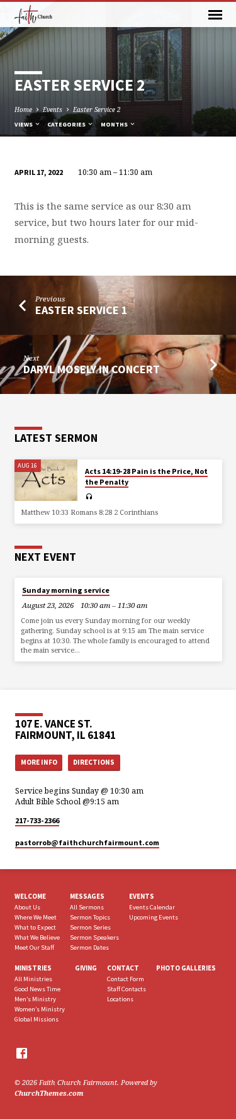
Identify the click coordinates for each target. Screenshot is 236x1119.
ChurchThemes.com (49, 1093)
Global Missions (36, 1019)
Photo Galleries (186, 968)
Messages (87, 896)
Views (24, 124)
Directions (94, 762)
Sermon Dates (89, 947)
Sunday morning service (66, 590)
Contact (123, 968)
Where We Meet (35, 917)
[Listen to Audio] (89, 496)
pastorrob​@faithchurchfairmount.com (87, 842)
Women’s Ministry (39, 1009)
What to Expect (35, 927)
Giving (86, 968)
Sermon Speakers (94, 937)
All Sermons (87, 907)
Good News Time (37, 989)
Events (52, 109)
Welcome (30, 896)
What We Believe (37, 937)
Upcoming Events (153, 917)
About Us (27, 907)
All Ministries (33, 979)
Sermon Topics (90, 917)
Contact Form (125, 979)
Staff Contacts (126, 989)
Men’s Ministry (35, 999)
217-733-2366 (37, 820)
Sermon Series (90, 927)
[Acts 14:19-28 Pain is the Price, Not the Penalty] (45, 480)
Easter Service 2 (97, 109)
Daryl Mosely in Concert (91, 369)
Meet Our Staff (34, 947)
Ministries (33, 968)
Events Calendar (152, 907)
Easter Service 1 (81, 310)
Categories (67, 124)
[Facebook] (21, 1053)
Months (115, 124)
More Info (39, 762)
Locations (120, 999)
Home (23, 109)
